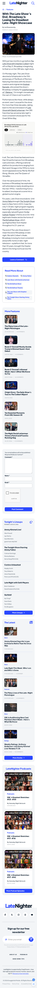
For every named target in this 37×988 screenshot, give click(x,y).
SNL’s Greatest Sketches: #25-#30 (18, 798)
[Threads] (25, 914)
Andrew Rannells (12, 276)
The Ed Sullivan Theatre (15, 288)
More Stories (17, 758)
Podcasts (10, 794)
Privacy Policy (11, 946)
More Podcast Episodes (15, 891)
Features (9, 9)
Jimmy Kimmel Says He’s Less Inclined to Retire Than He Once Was (17, 643)
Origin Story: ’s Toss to (18, 393)
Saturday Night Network (17, 803)
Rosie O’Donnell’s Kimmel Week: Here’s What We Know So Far (17, 371)
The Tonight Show (27, 201)
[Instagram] (18, 914)
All (6, 130)
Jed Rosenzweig (9, 27)
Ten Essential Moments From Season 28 (15, 414)
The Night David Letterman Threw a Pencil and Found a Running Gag (16, 435)
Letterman (12, 130)
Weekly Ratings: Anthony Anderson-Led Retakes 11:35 (17, 746)
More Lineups (17, 613)
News (6, 638)
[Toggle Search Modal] (33, 3)
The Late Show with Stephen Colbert (17, 292)
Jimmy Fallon (7, 201)
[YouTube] (32, 914)
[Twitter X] (11, 914)
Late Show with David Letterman (18, 280)
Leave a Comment (17, 260)
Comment (9, 457)
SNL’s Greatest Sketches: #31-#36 (18, 837)
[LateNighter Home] (18, 3)
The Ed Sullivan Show (10, 220)
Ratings (6, 741)
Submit (31, 938)
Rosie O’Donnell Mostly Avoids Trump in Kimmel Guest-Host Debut (18, 349)
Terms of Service (21, 946)
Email (7, 482)
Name (7, 475)
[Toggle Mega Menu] (4, 3)
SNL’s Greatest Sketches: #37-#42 (18, 876)
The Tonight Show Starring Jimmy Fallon (18, 298)
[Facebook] (5, 914)
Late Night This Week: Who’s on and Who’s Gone (17, 669)
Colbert (20, 130)
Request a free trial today (21, 973)
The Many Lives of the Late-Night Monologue (17, 327)
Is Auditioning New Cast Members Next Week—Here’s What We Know (16, 719)
